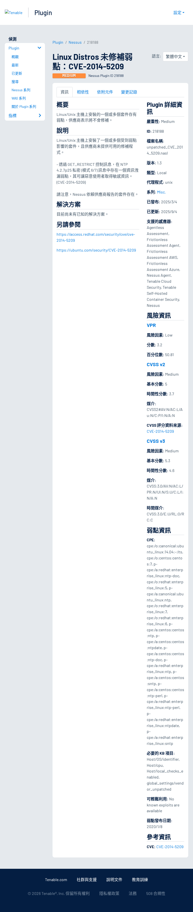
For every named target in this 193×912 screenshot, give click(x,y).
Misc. (161, 191)
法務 (133, 893)
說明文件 (114, 879)
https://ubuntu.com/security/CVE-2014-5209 (96, 250)
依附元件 (105, 91)
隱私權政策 (109, 893)
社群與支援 (87, 879)
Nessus (75, 42)
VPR (151, 325)
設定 (177, 12)
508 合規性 (155, 893)
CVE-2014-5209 (160, 431)
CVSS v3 (156, 441)
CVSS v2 (156, 364)
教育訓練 (140, 879)
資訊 (65, 91)
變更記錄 (129, 91)
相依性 (83, 91)
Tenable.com (56, 879)
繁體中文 (174, 56)
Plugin (43, 12)
